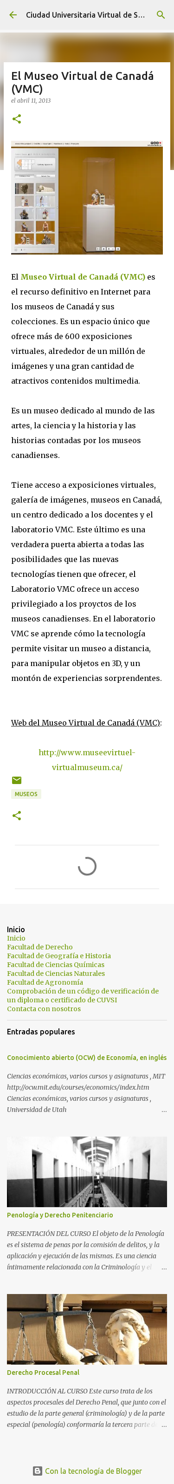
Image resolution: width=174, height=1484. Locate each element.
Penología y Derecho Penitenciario (60, 1215)
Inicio (16, 938)
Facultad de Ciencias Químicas (55, 965)
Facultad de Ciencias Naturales (56, 973)
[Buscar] (161, 15)
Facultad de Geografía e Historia (59, 956)
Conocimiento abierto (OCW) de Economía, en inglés (87, 1057)
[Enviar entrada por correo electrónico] (16, 784)
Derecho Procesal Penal (43, 1372)
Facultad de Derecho (40, 947)
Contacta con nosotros (44, 1009)
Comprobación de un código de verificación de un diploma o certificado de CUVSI (83, 995)
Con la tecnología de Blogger (92, 1471)
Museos (26, 794)
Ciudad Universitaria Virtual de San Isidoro (99, 15)
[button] (16, 119)
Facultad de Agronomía (45, 982)
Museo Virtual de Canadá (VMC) (82, 276)
